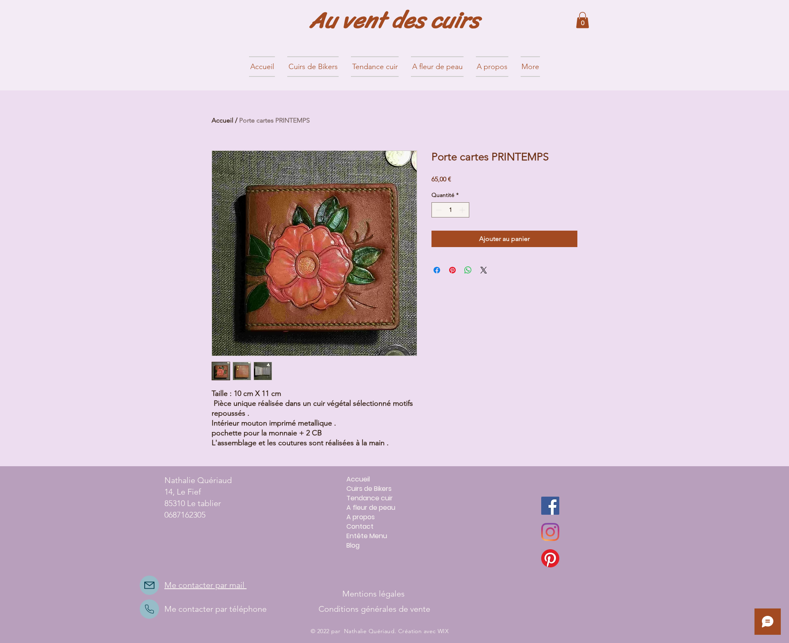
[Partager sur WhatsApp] (468, 270)
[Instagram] (550, 532)
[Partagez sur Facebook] (437, 270)
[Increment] (463, 210)
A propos (360, 517)
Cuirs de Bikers (369, 488)
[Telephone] (149, 609)
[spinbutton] (450, 210)
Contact (360, 526)
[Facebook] (550, 506)
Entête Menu (366, 536)
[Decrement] (438, 210)
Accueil (222, 120)
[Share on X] (484, 270)
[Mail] (149, 585)
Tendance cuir (369, 498)
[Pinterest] (550, 558)
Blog (353, 545)
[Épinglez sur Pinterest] (452, 270)
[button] (582, 20)
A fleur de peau (370, 507)
